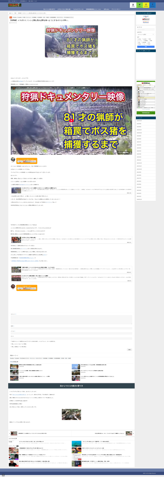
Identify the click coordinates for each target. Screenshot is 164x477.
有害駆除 (34, 17)
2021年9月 (139, 172)
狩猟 (11, 17)
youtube (20, 17)
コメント (13, 314)
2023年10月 (139, 120)
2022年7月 (139, 141)
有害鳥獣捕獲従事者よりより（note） (93, 9)
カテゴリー (139, 32)
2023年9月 (139, 123)
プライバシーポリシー (116, 9)
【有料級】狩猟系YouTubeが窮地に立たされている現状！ (25, 260)
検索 (146, 46)
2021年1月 (139, 196)
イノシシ (29, 17)
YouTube (20, 81)
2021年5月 (139, 184)
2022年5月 (139, 147)
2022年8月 (139, 138)
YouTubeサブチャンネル (78, 9)
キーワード (139, 27)
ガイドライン (60, 17)
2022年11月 (139, 129)
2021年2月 (139, 193)
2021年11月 (139, 166)
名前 (12, 325)
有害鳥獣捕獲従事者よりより (26, 257)
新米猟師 (40, 17)
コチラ (44, 254)
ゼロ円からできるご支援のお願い (64, 9)
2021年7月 (139, 178)
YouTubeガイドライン (69, 17)
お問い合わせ (106, 9)
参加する (153, 110)
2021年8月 (139, 175)
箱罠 (48, 17)
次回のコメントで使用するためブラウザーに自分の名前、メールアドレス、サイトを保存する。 (34, 341)
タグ (138, 37)
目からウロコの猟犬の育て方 (49, 9)
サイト (12, 336)
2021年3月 (139, 190)
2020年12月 (139, 199)
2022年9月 (139, 135)
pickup (15, 17)
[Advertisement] (71, 67)
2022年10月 (139, 132)
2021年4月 (139, 187)
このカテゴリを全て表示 (146, 109)
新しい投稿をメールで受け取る (19, 346)
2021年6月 (139, 181)
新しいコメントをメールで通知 (19, 343)
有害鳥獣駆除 (53, 17)
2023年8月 (139, 126)
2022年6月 (139, 144)
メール (13, 331)
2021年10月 (139, 169)
